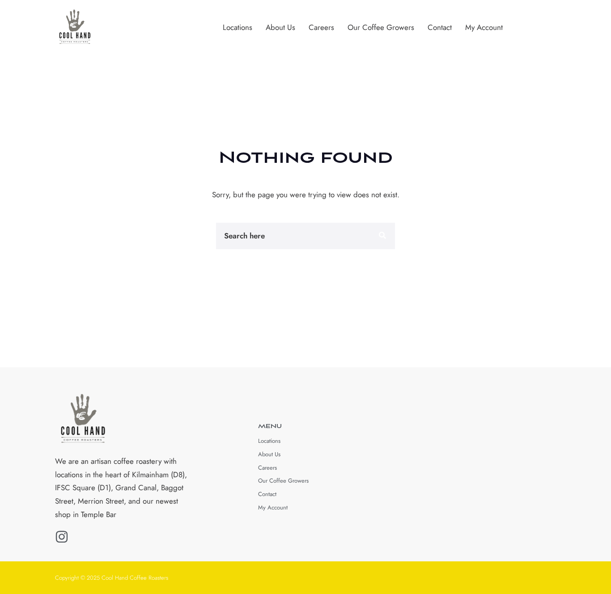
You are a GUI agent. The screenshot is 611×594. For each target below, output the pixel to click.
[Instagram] (61, 536)
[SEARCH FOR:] (269, 236)
